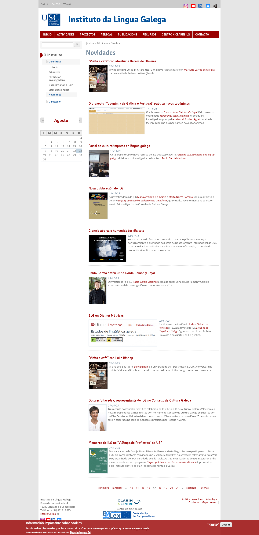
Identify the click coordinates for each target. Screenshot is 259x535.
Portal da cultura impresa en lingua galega (119, 146)
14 (137, 487)
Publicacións (127, 34)
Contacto (202, 34)
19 (165, 487)
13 (131, 487)
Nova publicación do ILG (106, 188)
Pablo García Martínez (174, 158)
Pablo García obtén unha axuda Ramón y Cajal (122, 273)
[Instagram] (186, 4)
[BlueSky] (208, 4)
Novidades (55, 94)
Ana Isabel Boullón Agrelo (186, 119)
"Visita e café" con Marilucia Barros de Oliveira (122, 61)
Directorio (55, 101)
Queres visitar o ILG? (61, 85)
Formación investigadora (57, 78)
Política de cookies (192, 499)
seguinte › (191, 487)
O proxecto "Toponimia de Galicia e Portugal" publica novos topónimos (139, 103)
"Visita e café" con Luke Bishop (111, 358)
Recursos (149, 34)
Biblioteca (54, 72)
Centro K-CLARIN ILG (176, 34)
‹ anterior (117, 487)
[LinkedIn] (201, 4)
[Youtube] (193, 4)
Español (67, 4)
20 (171, 487)
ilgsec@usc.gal (49, 513)
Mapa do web (209, 502)
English (45, 4)
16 (148, 487)
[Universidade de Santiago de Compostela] (51, 20)
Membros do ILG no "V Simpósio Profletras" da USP (125, 443)
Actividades (65, 34)
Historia (53, 67)
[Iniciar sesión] (216, 4)
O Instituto (102, 43)
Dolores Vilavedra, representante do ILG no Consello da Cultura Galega (140, 400)
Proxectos (87, 34)
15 (143, 487)
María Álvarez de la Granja (151, 197)
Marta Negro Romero (181, 197)
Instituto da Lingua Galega (117, 19)
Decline (226, 524)
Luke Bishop (141, 366)
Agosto (61, 120)
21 (177, 487)
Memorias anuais (59, 90)
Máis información (80, 532)
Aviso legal (211, 499)
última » (204, 487)
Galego (56, 4)
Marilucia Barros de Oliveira (199, 69)
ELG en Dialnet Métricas (106, 315)
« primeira (103, 487)
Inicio (47, 34)
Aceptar (213, 524)
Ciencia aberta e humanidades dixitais (116, 231)
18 (160, 487)
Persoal (106, 34)
